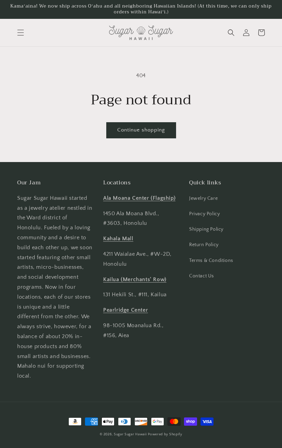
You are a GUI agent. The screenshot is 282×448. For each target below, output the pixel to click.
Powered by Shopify (165, 434)
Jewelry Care (203, 198)
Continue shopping (141, 130)
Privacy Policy (204, 214)
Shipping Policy (206, 229)
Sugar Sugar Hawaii (130, 434)
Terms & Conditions (211, 260)
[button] (20, 32)
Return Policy (204, 245)
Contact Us (201, 276)
